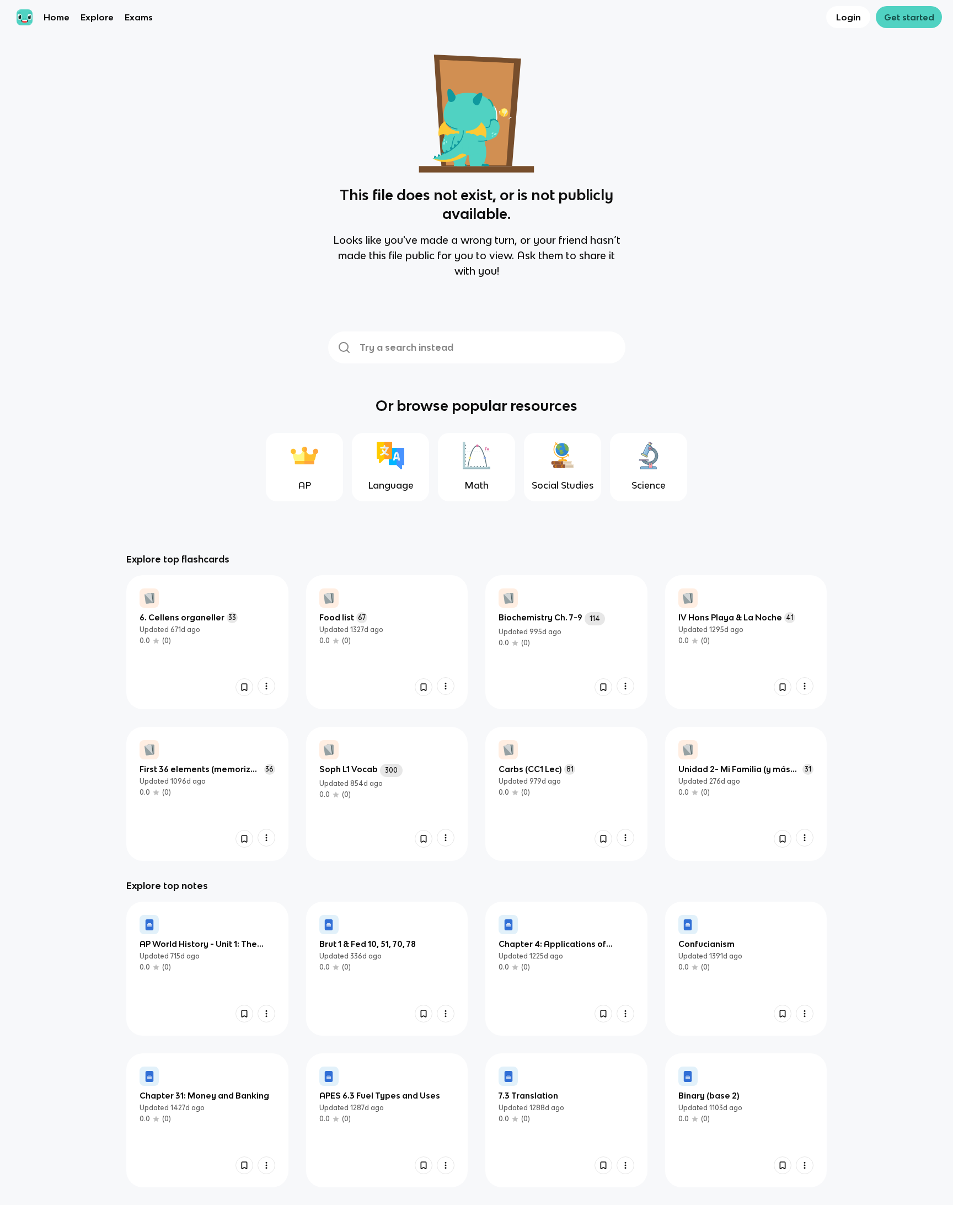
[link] (207, 642)
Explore (97, 17)
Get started (909, 17)
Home (56, 17)
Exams (139, 17)
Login (848, 17)
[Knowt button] (244, 687)
